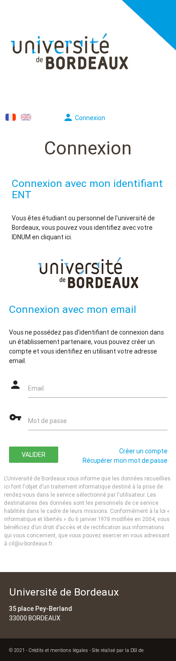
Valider (34, 455)
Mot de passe (47, 421)
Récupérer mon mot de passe (125, 460)
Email (36, 388)
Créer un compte (143, 451)
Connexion (84, 118)
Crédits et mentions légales (58, 650)
